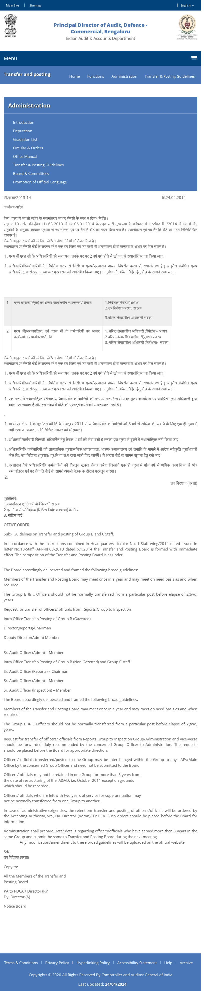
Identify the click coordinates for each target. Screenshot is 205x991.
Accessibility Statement (137, 962)
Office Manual (25, 156)
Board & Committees (31, 173)
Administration (124, 76)
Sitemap (35, 5)
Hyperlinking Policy (93, 962)
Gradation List (25, 139)
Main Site (12, 5)
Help (168, 962)
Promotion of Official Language (40, 181)
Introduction (23, 122)
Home (74, 76)
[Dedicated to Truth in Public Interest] (187, 27)
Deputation (22, 130)
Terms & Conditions (21, 962)
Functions (95, 76)
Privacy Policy (57, 962)
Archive (186, 962)
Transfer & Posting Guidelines (38, 164)
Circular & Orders (28, 147)
